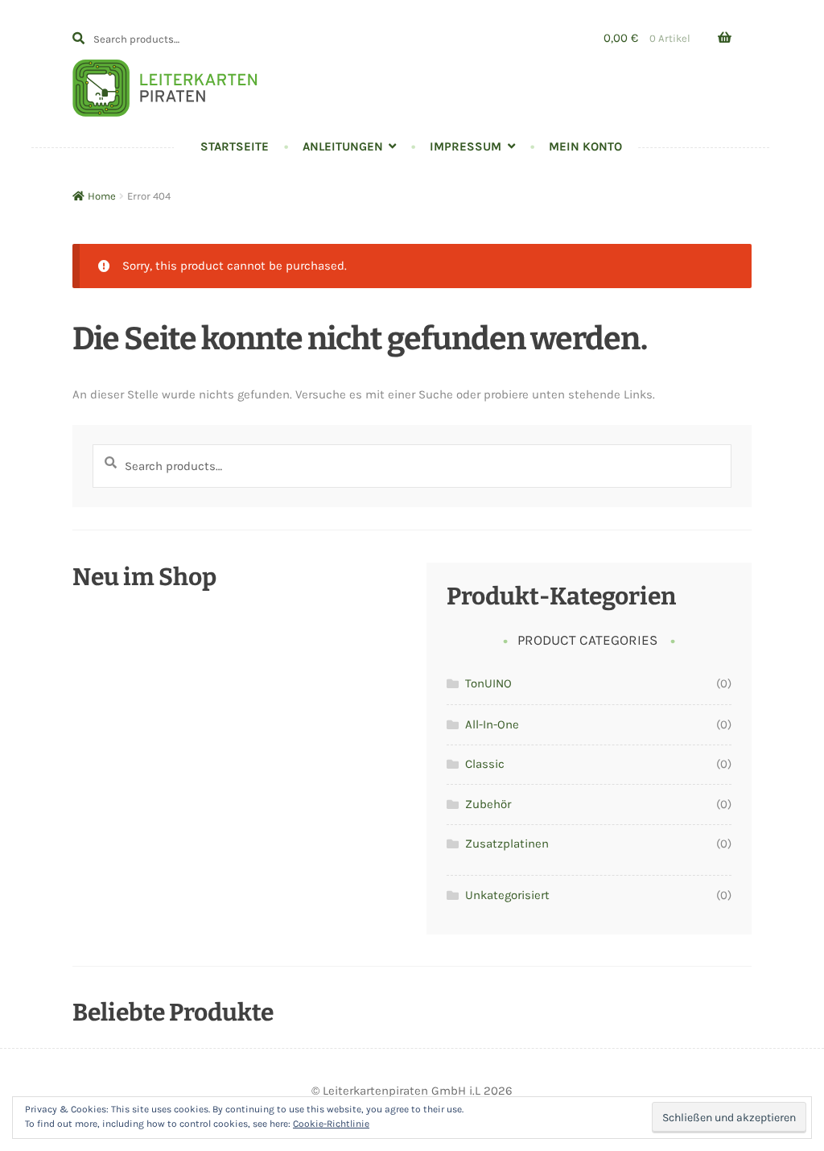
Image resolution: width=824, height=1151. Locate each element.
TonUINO (488, 683)
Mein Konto (585, 146)
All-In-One (492, 724)
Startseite (234, 146)
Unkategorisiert (507, 895)
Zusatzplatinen (507, 843)
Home (102, 196)
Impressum (465, 146)
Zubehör (488, 804)
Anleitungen (343, 146)
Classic (485, 764)
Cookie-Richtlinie (331, 1123)
